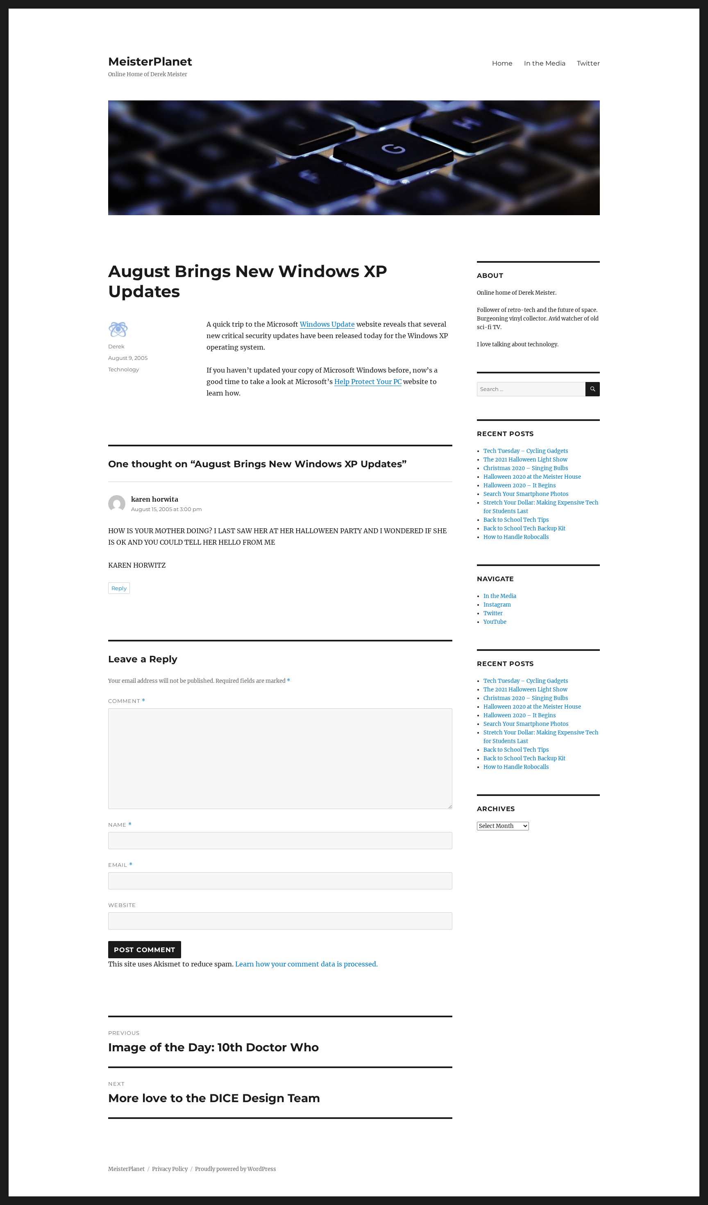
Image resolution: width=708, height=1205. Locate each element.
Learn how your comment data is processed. (306, 964)
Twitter (588, 63)
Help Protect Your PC (368, 381)
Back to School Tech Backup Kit (524, 528)
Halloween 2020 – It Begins (519, 485)
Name (120, 824)
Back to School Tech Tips (516, 519)
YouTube (494, 621)
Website (122, 905)
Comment (126, 701)
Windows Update (327, 324)
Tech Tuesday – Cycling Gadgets (525, 451)
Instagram (497, 604)
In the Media (544, 63)
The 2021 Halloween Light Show (525, 459)
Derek (116, 346)
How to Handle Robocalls (516, 537)
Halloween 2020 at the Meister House (532, 476)
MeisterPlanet (150, 61)
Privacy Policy (170, 1169)
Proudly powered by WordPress (235, 1169)
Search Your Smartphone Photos (526, 494)
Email (120, 865)
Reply (119, 588)
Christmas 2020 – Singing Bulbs (525, 468)
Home (502, 63)
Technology (123, 369)
